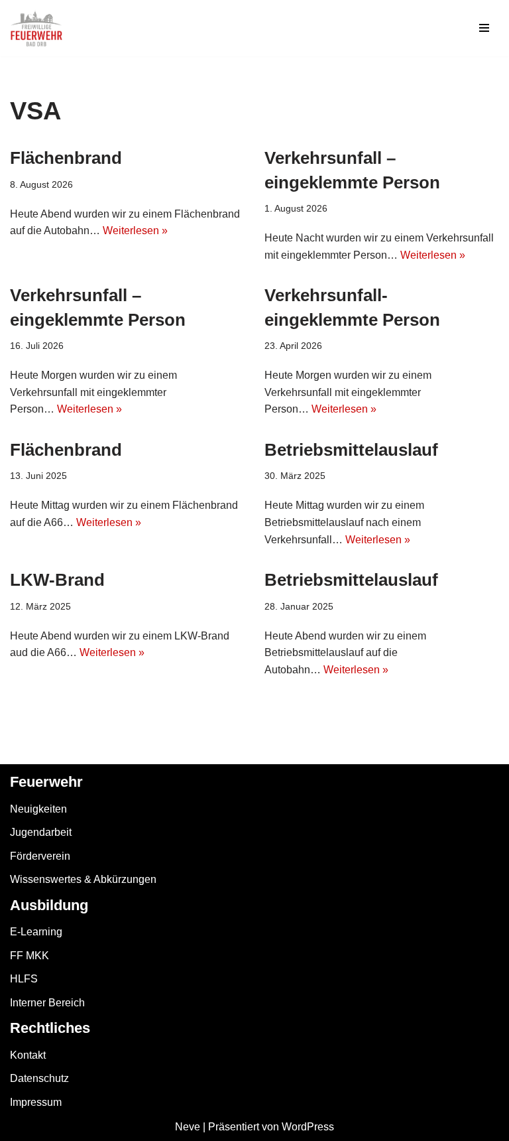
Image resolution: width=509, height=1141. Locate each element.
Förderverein (40, 856)
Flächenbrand (66, 158)
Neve (187, 1126)
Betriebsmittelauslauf (351, 450)
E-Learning (36, 931)
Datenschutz (39, 1078)
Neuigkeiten (38, 809)
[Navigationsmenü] (484, 27)
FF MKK (29, 955)
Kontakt (28, 1055)
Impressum (36, 1102)
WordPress (308, 1126)
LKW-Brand (57, 580)
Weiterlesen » (135, 230)
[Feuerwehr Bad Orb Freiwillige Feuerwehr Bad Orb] (36, 28)
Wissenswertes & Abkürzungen (83, 879)
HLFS (24, 978)
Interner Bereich (47, 1002)
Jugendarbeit (41, 832)
